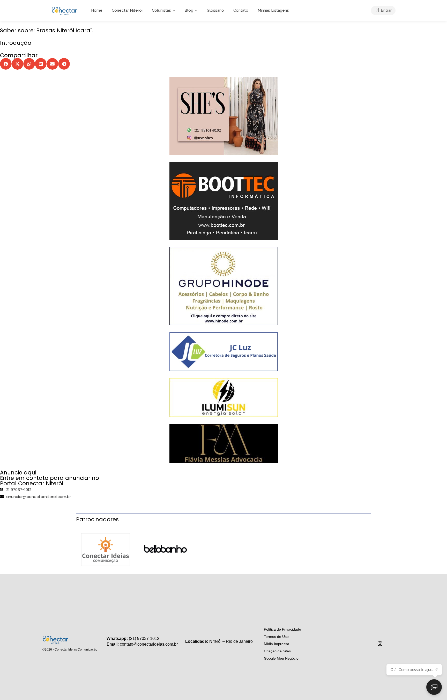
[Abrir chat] (434, 687)
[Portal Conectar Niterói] (64, 10)
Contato (240, 10)
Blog (188, 10)
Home (96, 10)
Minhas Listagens (273, 10)
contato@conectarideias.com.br (149, 644)
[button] (6, 64)
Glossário (215, 10)
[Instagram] (380, 643)
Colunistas (161, 10)
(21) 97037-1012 (144, 638)
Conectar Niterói (127, 10)
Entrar (386, 10)
